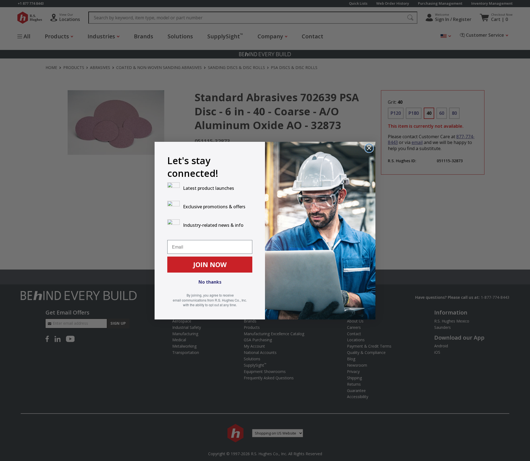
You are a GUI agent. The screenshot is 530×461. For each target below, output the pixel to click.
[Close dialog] (369, 148)
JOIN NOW (210, 264)
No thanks (209, 282)
